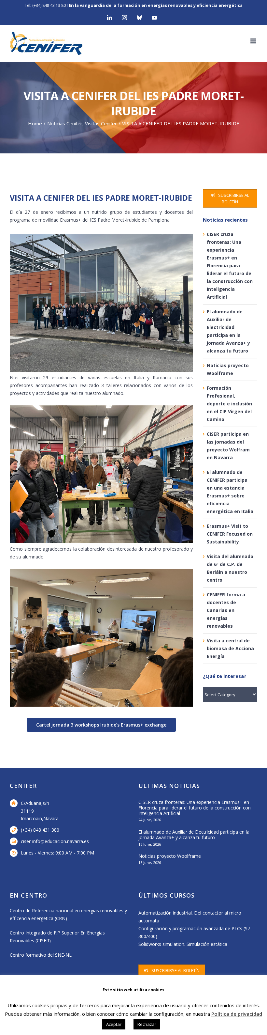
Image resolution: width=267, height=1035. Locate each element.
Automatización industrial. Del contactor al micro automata (189, 917)
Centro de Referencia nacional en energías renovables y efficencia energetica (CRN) (68, 914)
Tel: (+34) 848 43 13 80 (45, 5)
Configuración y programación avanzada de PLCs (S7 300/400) (194, 932)
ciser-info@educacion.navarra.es (55, 841)
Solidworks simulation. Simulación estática (182, 944)
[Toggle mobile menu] (253, 41)
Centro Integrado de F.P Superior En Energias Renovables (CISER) (57, 937)
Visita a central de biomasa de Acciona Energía (230, 648)
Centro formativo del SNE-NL (41, 955)
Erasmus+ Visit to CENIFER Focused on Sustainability (230, 534)
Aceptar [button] (113, 1024)
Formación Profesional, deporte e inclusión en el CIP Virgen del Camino (229, 403)
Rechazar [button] (146, 1024)
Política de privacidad (236, 1014)
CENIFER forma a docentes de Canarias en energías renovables (226, 610)
